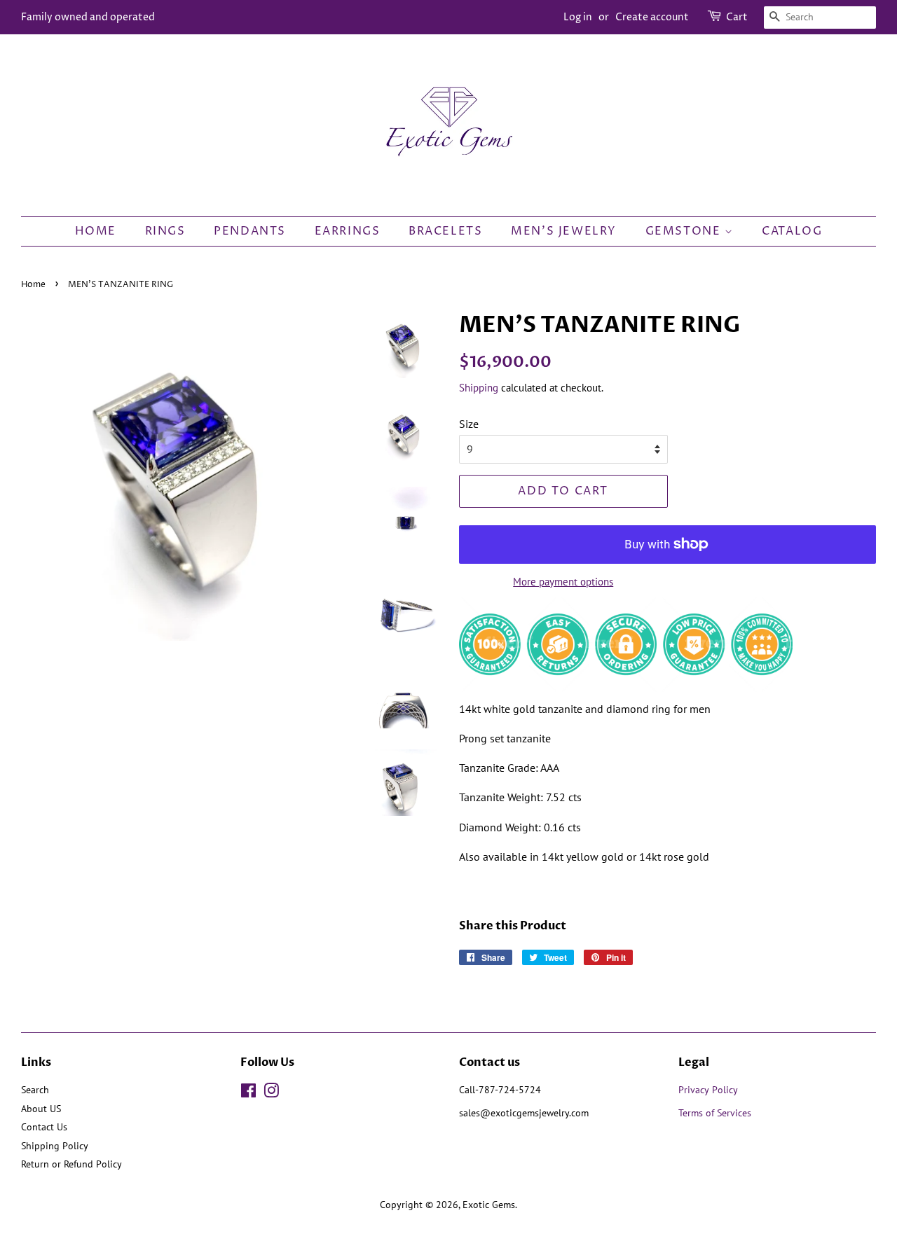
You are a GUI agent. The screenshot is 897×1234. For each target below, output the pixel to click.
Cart (737, 17)
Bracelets (445, 231)
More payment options (563, 581)
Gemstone (685, 231)
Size (469, 424)
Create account (652, 17)
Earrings (348, 231)
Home (95, 231)
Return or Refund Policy (71, 1164)
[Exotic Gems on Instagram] (271, 1093)
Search (35, 1089)
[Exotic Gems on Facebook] (248, 1093)
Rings (165, 231)
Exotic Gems (489, 1204)
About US (41, 1108)
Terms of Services (716, 1113)
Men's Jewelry (564, 231)
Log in (577, 17)
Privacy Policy (708, 1089)
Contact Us (44, 1127)
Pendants (250, 231)
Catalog (792, 231)
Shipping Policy (54, 1145)
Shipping (478, 387)
